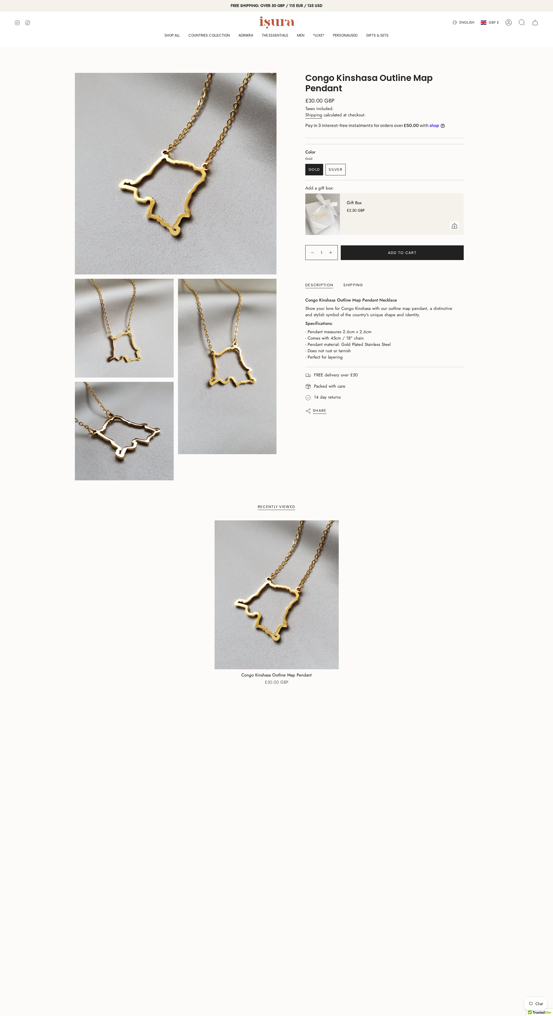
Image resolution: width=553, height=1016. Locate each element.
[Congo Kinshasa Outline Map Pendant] (277, 594)
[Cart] (535, 22)
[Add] (454, 225)
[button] (172, 36)
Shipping (313, 115)
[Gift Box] (322, 214)
